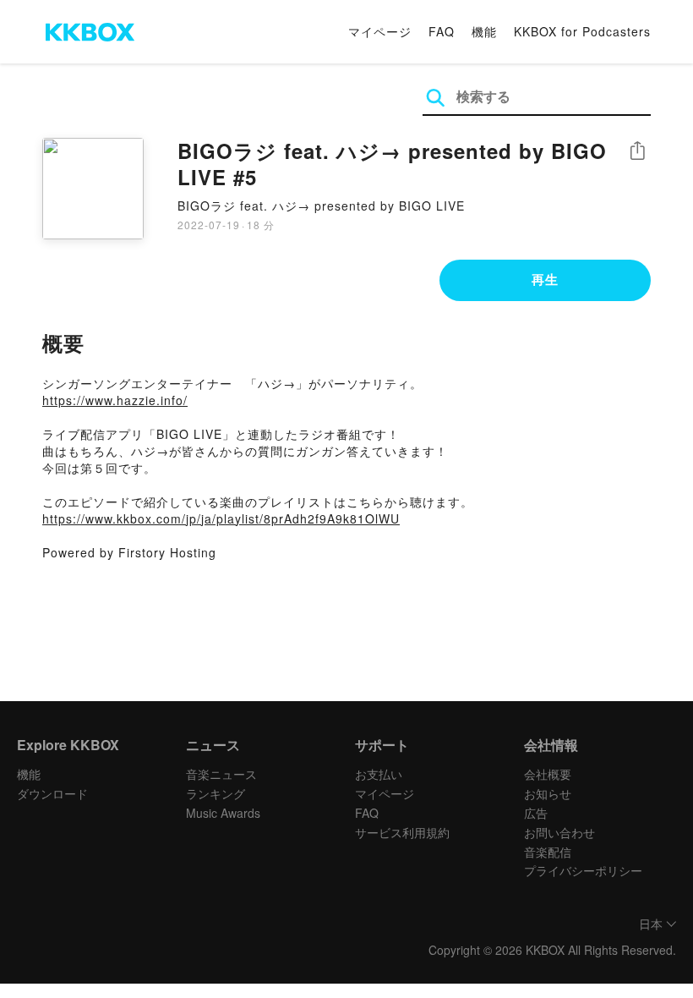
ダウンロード (52, 793)
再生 (545, 279)
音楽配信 (547, 851)
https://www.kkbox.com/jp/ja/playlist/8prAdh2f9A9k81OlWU (221, 518)
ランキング (215, 793)
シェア (637, 151)
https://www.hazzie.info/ (115, 400)
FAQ (441, 31)
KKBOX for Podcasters (582, 31)
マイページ (380, 31)
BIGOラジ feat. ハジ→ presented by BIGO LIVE (321, 205)
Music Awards (223, 812)
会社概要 (547, 773)
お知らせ (547, 793)
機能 (484, 31)
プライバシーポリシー (583, 870)
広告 (536, 812)
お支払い (378, 773)
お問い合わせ (559, 832)
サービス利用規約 (402, 832)
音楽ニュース (221, 773)
